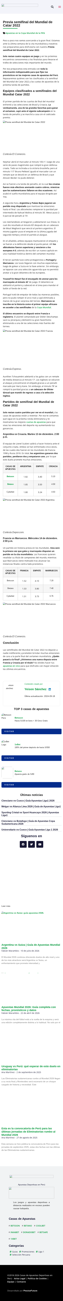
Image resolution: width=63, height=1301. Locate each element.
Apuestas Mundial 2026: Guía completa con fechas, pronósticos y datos (28, 1009)
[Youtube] (39, 844)
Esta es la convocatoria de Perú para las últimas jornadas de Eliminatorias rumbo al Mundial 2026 (28, 1131)
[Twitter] (31, 844)
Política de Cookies (37, 1278)
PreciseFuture (30, 1290)
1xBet (17, 744)
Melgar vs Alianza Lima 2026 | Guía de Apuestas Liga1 (31, 806)
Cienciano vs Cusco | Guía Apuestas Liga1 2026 (28, 800)
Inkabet (15, 1232)
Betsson (10, 476)
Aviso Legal (19, 1278)
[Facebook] (23, 844)
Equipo (10, 1281)
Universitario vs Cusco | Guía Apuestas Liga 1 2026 (29, 829)
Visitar (9, 731)
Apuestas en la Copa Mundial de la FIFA (25, 33)
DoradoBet (29, 1232)
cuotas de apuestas (36, 422)
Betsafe (43, 1232)
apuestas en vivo (11, 666)
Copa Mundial (44, 307)
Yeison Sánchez (35, 689)
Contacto (21, 1281)
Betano (10, 484)
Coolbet (40, 1225)
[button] (52, 7)
